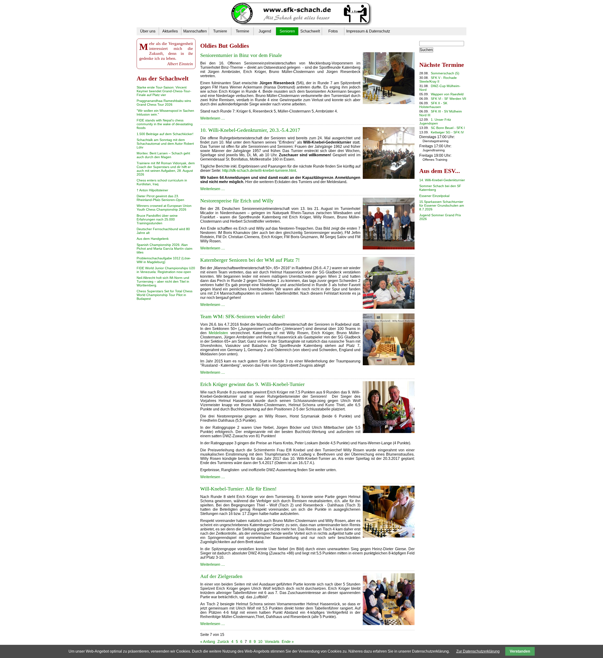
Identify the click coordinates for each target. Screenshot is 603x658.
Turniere (220, 31)
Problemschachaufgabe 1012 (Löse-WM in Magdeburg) (164, 260)
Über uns (147, 31)
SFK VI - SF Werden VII (448, 98)
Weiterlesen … (212, 118)
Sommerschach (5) (445, 73)
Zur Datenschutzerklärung (478, 651)
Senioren (287, 31)
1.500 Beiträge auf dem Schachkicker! (165, 134)
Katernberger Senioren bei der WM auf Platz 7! (250, 260)
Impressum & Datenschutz (368, 31)
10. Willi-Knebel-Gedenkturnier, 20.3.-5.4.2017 (250, 130)
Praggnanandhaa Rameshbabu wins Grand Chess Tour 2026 (164, 102)
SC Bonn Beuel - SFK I (448, 128)
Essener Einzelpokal (434, 196)
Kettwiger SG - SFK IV (447, 132)
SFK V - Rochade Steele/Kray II (438, 79)
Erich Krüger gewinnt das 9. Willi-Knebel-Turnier (252, 384)
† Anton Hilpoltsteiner (152, 190)
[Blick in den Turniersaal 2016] (389, 178)
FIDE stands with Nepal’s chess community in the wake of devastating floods (165, 124)
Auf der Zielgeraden (221, 576)
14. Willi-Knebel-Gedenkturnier (442, 180)
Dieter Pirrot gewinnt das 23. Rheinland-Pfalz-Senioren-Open (160, 198)
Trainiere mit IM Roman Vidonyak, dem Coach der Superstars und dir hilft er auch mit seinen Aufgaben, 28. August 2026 (166, 168)
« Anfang (207, 642)
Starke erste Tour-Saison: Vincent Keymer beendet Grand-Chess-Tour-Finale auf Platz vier (164, 91)
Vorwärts (272, 642)
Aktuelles (170, 31)
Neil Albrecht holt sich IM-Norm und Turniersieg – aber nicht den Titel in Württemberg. (163, 281)
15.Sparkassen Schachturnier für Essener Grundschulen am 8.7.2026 (441, 205)
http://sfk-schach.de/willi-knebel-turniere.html (259, 171)
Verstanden (520, 651)
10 (260, 642)
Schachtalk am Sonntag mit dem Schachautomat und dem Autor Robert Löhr (165, 143)
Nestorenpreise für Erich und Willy (236, 201)
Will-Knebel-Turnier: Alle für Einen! (238, 489)
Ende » (288, 642)
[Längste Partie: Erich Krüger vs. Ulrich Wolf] (389, 624)
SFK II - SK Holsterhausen (433, 105)
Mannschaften (195, 31)
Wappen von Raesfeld (447, 94)
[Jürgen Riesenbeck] (389, 103)
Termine (242, 31)
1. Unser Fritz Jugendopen (435, 121)
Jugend (265, 31)
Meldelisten (218, 333)
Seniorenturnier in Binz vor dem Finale (241, 55)
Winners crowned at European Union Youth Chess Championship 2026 (164, 207)
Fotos (333, 31)
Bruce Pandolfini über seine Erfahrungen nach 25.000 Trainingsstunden (157, 219)
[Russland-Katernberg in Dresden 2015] (389, 364)
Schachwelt (310, 31)
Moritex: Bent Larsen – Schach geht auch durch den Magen (163, 155)
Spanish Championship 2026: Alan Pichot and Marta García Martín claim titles (164, 248)
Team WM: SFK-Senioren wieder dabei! (242, 316)
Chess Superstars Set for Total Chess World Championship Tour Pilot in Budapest (164, 295)
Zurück (223, 642)
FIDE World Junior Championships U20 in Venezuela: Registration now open (166, 270)
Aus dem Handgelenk (153, 239)
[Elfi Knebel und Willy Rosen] (389, 432)
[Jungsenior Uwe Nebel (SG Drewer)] (389, 536)
